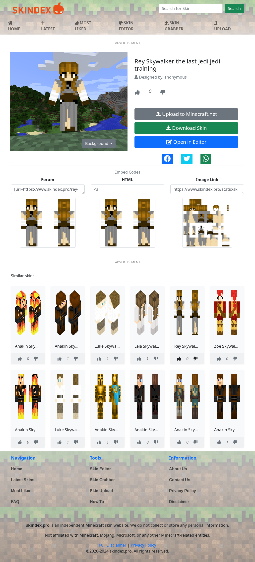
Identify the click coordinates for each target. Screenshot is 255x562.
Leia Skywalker (148, 346)
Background (97, 143)
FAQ (15, 502)
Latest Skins (22, 480)
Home (16, 469)
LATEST (48, 29)
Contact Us (179, 480)
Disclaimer (179, 502)
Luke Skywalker (109, 346)
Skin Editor (100, 469)
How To (97, 502)
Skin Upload (101, 491)
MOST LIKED (83, 26)
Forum (47, 179)
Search (234, 8)
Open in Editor (189, 142)
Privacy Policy (182, 491)
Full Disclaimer (113, 545)
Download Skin (189, 128)
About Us (178, 469)
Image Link (207, 179)
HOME (14, 29)
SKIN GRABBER (174, 26)
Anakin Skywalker (71, 346)
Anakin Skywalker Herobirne (161, 429)
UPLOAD (222, 29)
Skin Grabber (102, 480)
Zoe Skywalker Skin (232, 346)
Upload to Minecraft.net (189, 114)
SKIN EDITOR (126, 26)
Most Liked (21, 491)
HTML (127, 179)
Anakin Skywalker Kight (196, 429)
